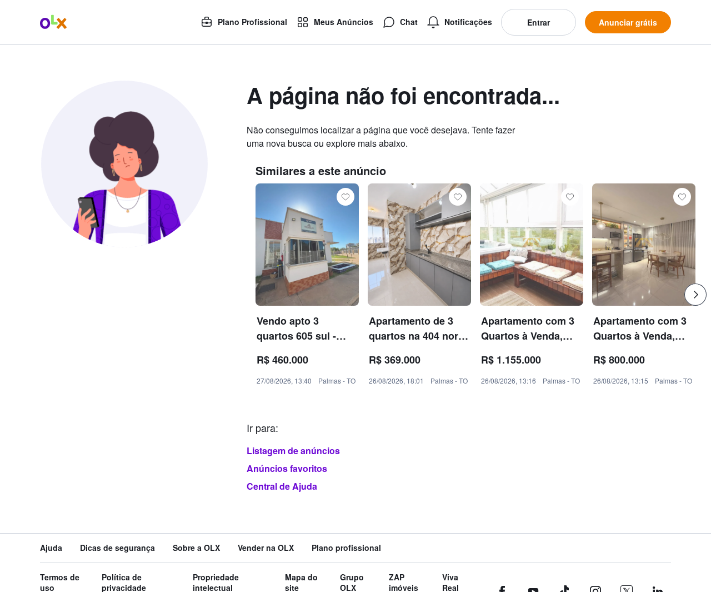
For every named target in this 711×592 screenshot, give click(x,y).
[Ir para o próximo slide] (695, 294)
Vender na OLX (266, 548)
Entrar (538, 22)
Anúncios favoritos (287, 468)
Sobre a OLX (196, 548)
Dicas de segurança (117, 548)
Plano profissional (346, 548)
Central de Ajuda (282, 486)
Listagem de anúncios (293, 450)
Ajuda (51, 548)
